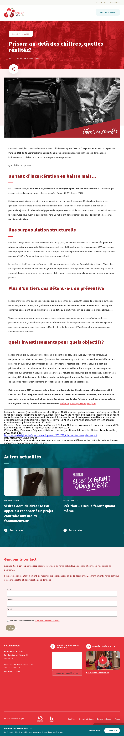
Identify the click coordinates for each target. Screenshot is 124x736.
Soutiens (71, 719)
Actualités (26, 34)
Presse (117, 719)
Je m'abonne (12, 627)
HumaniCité (114, 3)
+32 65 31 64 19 (13, 667)
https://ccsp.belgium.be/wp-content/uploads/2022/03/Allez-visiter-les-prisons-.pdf (50, 435)
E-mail (9, 609)
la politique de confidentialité (47, 620)
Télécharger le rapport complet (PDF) (78, 403)
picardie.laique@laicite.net (21, 664)
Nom (9, 589)
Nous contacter (107, 12)
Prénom (10, 599)
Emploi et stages (104, 719)
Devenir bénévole (86, 719)
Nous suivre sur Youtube (97, 673)
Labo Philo (101, 3)
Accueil (15, 34)
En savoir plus (95, 730)
